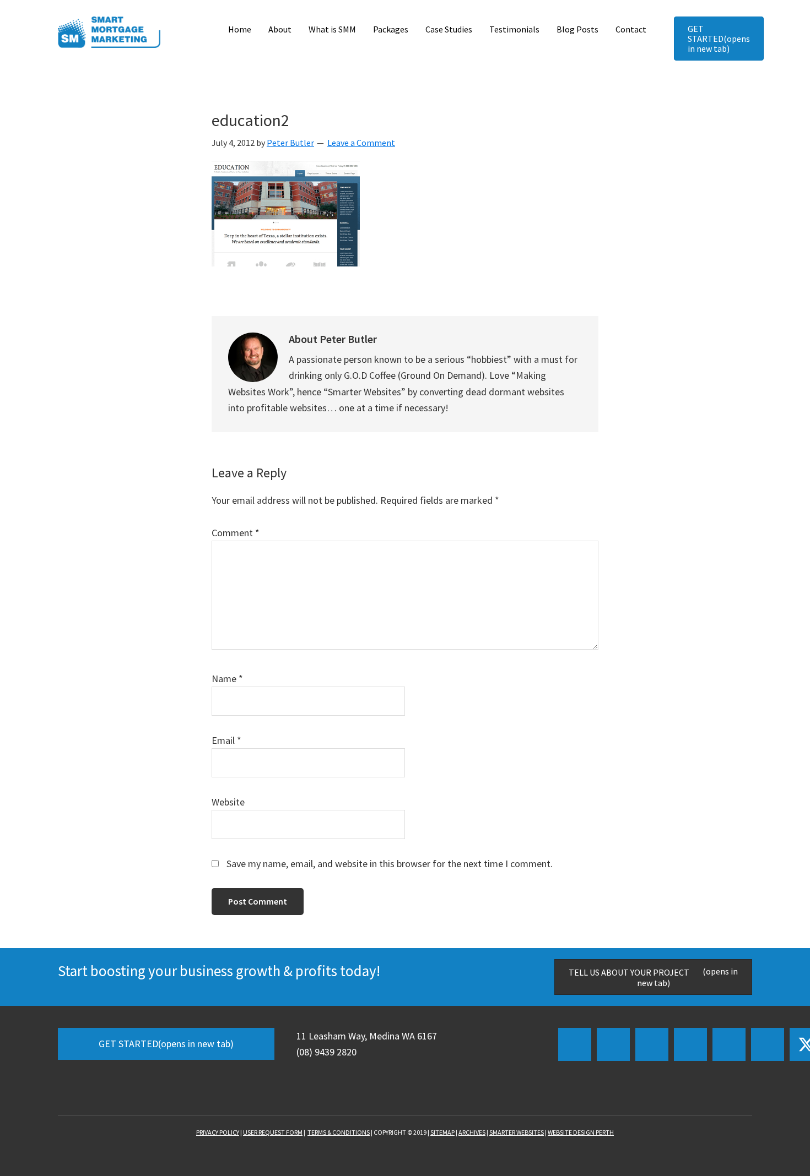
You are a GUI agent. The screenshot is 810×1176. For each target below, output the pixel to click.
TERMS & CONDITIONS (338, 1132)
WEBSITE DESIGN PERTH (581, 1132)
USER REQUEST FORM (273, 1132)
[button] (574, 1044)
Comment (236, 532)
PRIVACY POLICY (217, 1132)
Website (228, 802)
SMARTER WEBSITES (516, 1132)
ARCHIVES (471, 1132)
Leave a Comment (361, 142)
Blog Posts (577, 29)
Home (239, 29)
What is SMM (332, 29)
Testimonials (514, 29)
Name (227, 678)
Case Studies (448, 29)
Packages (390, 29)
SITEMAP (442, 1132)
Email (226, 740)
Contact (630, 29)
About (279, 29)
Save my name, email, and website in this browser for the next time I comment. (389, 863)
